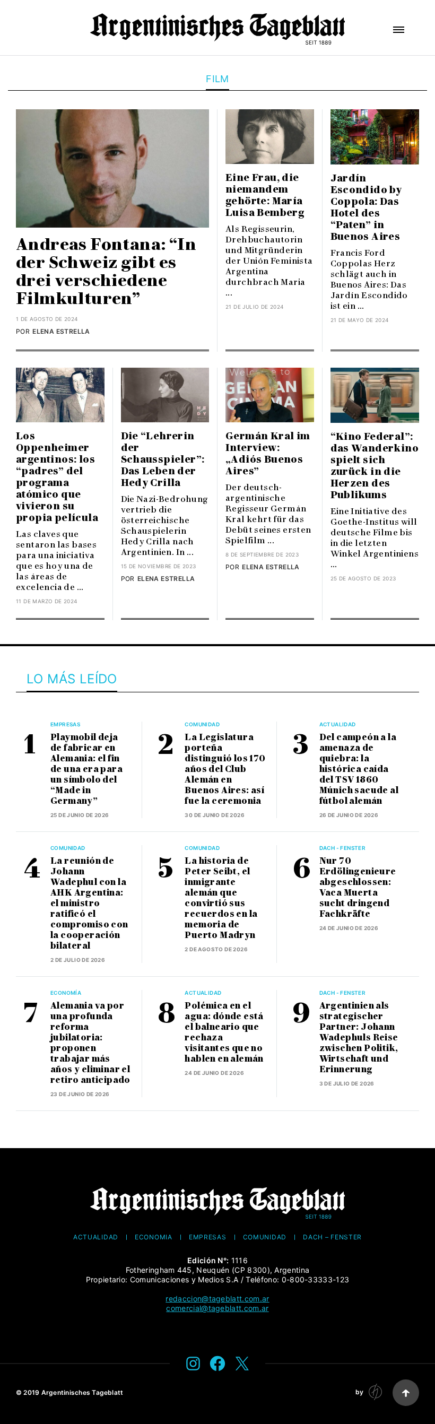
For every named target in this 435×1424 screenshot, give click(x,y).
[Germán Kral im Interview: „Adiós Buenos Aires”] (269, 395)
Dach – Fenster (332, 1237)
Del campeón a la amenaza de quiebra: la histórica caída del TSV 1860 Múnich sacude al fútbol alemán (358, 769)
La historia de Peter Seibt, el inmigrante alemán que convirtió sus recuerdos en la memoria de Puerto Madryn (221, 898)
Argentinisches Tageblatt (82, 1392)
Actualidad (337, 724)
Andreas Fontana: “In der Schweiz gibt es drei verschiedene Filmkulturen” (106, 271)
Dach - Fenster (342, 847)
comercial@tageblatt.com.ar (217, 1308)
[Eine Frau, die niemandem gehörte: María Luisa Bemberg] (269, 136)
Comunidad (202, 724)
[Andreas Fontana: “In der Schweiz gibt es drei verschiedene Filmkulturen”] (112, 168)
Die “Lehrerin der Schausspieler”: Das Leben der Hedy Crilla (163, 459)
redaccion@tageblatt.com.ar (217, 1298)
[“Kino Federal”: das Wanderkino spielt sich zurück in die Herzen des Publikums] (375, 395)
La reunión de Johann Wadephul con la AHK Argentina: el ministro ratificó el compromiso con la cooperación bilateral (89, 903)
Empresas (65, 724)
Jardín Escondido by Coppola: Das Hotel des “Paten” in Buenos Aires (366, 207)
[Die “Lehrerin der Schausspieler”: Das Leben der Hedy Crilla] (165, 395)
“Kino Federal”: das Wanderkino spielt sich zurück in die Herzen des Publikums (374, 466)
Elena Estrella (61, 331)
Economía (65, 992)
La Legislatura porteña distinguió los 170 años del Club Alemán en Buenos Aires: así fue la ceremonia (225, 769)
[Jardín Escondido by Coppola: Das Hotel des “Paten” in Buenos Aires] (375, 136)
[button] (398, 30)
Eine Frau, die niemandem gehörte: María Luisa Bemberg (266, 195)
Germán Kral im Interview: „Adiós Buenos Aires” (267, 453)
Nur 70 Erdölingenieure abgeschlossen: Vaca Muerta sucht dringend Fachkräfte (357, 887)
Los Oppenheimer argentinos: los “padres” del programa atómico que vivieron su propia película (57, 477)
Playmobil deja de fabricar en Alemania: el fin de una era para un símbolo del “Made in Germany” (86, 769)
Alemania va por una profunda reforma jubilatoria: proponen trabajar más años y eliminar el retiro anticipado (90, 1043)
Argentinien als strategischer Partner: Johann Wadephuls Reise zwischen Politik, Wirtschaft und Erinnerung (358, 1037)
